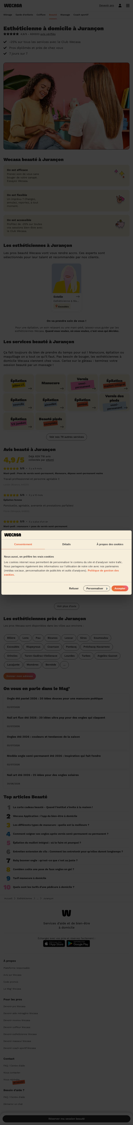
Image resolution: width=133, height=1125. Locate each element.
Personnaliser (94, 588)
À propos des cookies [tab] (110, 544)
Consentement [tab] (23, 544)
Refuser (74, 588)
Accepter (119, 588)
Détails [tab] (66, 544)
